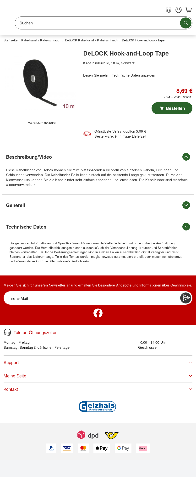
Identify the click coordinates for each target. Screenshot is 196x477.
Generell (15, 205)
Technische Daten (26, 226)
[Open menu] (7, 23)
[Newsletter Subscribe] (185, 297)
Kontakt (11, 389)
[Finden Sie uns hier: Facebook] (98, 313)
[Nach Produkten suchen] (185, 22)
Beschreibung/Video (29, 156)
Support (11, 362)
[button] (40, 82)
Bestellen (175, 108)
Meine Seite (15, 376)
